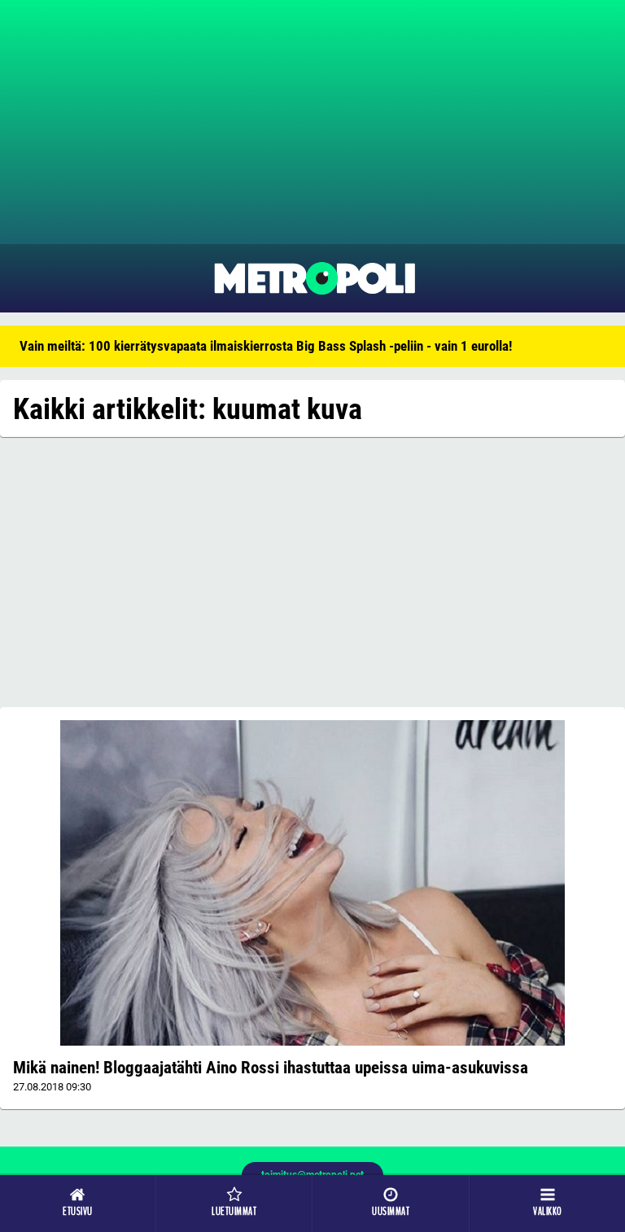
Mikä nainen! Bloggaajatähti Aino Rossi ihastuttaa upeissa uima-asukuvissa (270, 1067)
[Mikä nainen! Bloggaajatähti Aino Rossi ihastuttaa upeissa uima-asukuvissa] (312, 883)
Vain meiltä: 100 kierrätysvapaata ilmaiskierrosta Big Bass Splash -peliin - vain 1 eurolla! (266, 346)
